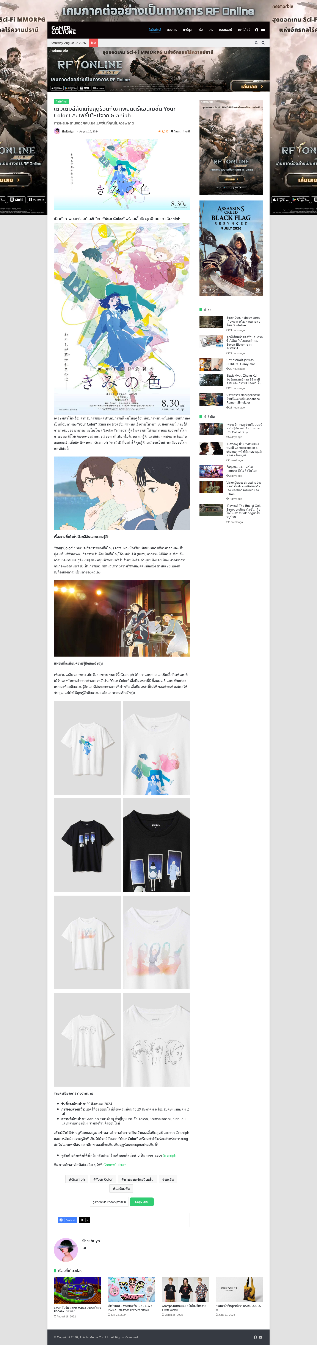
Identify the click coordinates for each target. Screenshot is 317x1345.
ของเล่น (172, 30)
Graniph (169, 1155)
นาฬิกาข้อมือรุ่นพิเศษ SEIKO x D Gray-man (241, 362)
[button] (158, 69)
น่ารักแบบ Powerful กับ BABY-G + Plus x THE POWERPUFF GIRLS (130, 1308)
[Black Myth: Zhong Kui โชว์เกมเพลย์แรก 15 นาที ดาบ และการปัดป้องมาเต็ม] (211, 380)
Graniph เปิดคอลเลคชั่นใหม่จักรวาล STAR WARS (184, 1308)
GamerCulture (115, 1164)
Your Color (104, 1179)
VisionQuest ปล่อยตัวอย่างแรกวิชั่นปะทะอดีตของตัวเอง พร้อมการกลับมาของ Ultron (243, 488)
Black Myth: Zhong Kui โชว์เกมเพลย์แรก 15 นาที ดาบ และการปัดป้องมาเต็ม (243, 379)
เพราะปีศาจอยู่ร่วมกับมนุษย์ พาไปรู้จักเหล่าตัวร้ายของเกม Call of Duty (244, 428)
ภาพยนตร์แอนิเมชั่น (139, 1179)
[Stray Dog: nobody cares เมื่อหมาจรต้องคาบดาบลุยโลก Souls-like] (211, 322)
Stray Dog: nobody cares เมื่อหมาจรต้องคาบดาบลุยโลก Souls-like (243, 321)
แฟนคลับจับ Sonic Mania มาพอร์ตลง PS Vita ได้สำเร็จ (77, 1310)
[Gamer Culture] (64, 30)
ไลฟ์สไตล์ (155, 30)
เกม (211, 30)
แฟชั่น (169, 1179)
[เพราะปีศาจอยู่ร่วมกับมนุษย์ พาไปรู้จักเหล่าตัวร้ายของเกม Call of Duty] (211, 429)
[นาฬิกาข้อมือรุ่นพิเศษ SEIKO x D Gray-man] (211, 364)
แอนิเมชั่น (122, 1188)
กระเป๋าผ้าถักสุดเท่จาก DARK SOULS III (238, 1308)
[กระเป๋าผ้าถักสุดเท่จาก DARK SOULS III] (239, 1289)
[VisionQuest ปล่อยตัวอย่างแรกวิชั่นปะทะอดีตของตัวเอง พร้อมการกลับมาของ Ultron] (211, 487)
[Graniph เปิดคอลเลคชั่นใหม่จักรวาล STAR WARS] (185, 1289)
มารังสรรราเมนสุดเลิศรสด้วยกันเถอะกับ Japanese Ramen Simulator (243, 398)
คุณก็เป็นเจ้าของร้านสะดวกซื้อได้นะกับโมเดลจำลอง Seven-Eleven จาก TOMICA (244, 342)
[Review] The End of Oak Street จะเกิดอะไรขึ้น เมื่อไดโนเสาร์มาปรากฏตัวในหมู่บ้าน (243, 511)
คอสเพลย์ (225, 30)
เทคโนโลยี (244, 30)
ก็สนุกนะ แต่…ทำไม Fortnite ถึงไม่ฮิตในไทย (241, 469)
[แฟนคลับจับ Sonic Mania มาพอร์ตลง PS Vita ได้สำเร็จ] (77, 1290)
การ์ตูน (187, 30)
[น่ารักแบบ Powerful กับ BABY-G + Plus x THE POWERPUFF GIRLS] (131, 1289)
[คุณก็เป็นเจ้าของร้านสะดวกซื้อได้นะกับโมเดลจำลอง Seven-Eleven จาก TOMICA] (211, 341)
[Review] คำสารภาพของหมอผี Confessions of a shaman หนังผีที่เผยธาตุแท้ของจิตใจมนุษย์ (244, 449)
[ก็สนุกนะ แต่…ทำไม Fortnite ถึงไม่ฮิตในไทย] (211, 471)
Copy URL (141, 1202)
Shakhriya (68, 131)
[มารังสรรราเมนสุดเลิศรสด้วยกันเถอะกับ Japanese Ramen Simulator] (211, 399)
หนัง (200, 30)
